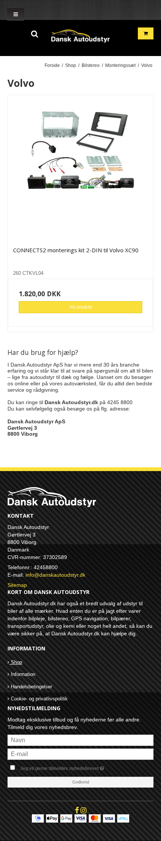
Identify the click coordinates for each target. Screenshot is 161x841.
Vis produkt (80, 307)
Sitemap (17, 585)
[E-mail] (80, 754)
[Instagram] (83, 810)
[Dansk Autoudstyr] (80, 34)
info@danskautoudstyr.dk (55, 575)
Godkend (80, 782)
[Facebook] (77, 810)
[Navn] (80, 740)
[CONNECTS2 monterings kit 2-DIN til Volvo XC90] (80, 168)
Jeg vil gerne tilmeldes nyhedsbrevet (73, 766)
